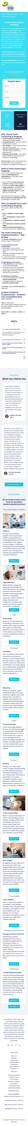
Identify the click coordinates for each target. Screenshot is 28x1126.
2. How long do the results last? (11, 339)
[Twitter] (12, 1045)
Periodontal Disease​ (14, 1088)
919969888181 (12, 60)
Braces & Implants (14, 1081)
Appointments (14, 1066)
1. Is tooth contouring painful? (11, 329)
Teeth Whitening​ (14, 1086)
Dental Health (14, 1062)
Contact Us (14, 1069)
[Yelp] (19, 1045)
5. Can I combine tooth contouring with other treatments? (12, 352)
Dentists (14, 1058)
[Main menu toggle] (24, 6)
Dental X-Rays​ (14, 1077)
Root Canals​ (14, 1079)
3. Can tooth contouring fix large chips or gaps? (12, 343)
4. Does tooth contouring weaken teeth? (12, 348)
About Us (14, 1056)
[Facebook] (8, 1045)
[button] (14, 329)
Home (3, 14)
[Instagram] (16, 1045)
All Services (14, 1060)
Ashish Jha (14, 1122)
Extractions (14, 1083)
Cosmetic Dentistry (14, 1075)
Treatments (14, 1064)
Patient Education (12, 14)
